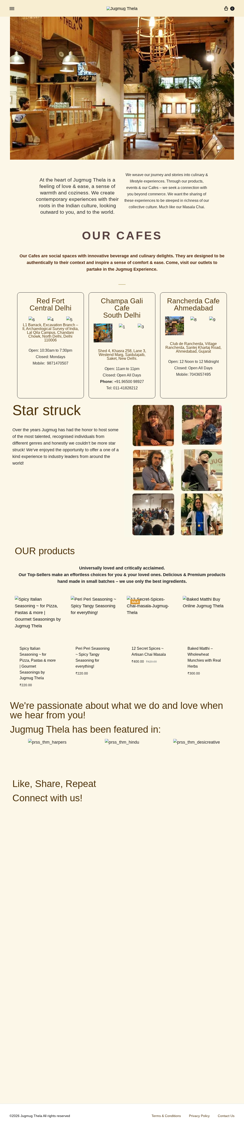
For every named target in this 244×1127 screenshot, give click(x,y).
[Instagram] (45, 813)
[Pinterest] (58, 813)
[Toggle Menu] (12, 8)
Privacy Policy (199, 1116)
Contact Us (226, 1116)
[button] (26, 319)
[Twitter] (18, 813)
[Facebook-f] (31, 813)
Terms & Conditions (166, 1116)
